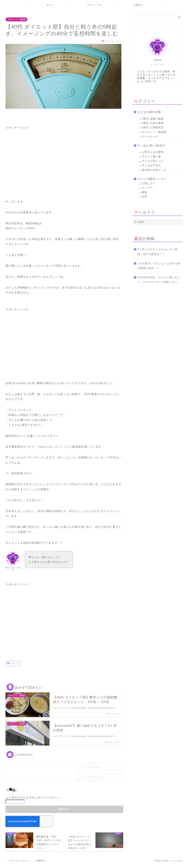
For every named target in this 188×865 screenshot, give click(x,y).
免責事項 (40, 861)
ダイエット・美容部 (16, 19)
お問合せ (138, 4)
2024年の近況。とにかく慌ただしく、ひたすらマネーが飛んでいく (159, 280)
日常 (144, 196)
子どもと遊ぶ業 (151, 156)
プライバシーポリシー (19, 861)
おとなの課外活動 (149, 112)
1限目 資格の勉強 (153, 118)
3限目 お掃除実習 (153, 127)
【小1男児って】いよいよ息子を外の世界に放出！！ (159, 266)
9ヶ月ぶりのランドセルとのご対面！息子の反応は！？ (158, 252)
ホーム (49, 4)
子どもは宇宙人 (151, 165)
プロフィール (94, 4)
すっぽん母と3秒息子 (152, 145)
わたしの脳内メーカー (152, 178)
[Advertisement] (63, 161)
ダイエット (14, 664)
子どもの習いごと (153, 161)
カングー (147, 187)
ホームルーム (150, 136)
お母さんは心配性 (153, 152)
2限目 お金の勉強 (153, 123)
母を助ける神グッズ (154, 170)
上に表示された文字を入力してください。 (33, 797)
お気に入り (149, 183)
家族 (144, 192)
